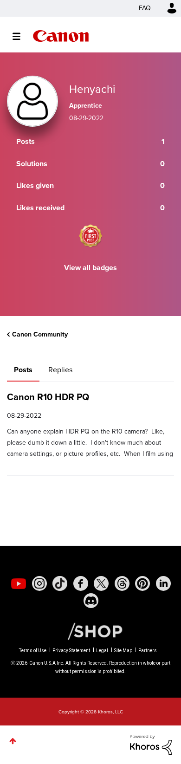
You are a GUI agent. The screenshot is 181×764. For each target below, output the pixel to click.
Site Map (123, 650)
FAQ (145, 8)
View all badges (90, 267)
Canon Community (61, 36)
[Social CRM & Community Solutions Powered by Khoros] (151, 743)
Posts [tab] (23, 369)
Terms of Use (32, 650)
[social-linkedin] (163, 583)
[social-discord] (91, 600)
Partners (147, 650)
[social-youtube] (18, 583)
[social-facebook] (80, 583)
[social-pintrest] (142, 583)
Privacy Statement (71, 650)
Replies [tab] (60, 369)
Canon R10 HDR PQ (48, 397)
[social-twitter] (101, 583)
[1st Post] (90, 235)
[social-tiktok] (59, 583)
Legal (102, 650)
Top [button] (13, 741)
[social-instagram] (39, 583)
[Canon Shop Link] (90, 631)
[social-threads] (122, 583)
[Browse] (21, 36)
